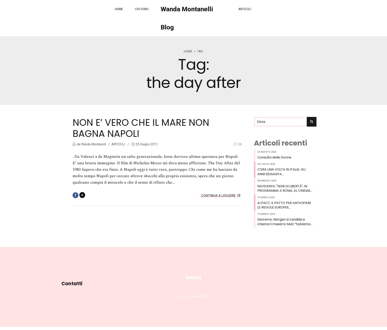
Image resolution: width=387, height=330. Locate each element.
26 (240, 144)
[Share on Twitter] (82, 195)
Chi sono (142, 9)
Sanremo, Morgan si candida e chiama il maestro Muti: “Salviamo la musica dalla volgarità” (283, 221)
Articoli (244, 9)
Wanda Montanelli (93, 144)
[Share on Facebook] (75, 195)
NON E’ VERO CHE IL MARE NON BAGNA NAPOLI (141, 128)
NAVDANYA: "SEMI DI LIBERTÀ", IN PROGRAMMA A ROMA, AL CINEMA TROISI (283, 188)
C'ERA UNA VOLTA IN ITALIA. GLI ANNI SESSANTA (281, 171)
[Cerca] (311, 122)
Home (119, 9)
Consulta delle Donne (274, 157)
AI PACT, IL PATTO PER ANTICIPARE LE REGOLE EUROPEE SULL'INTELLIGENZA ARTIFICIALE (284, 205)
